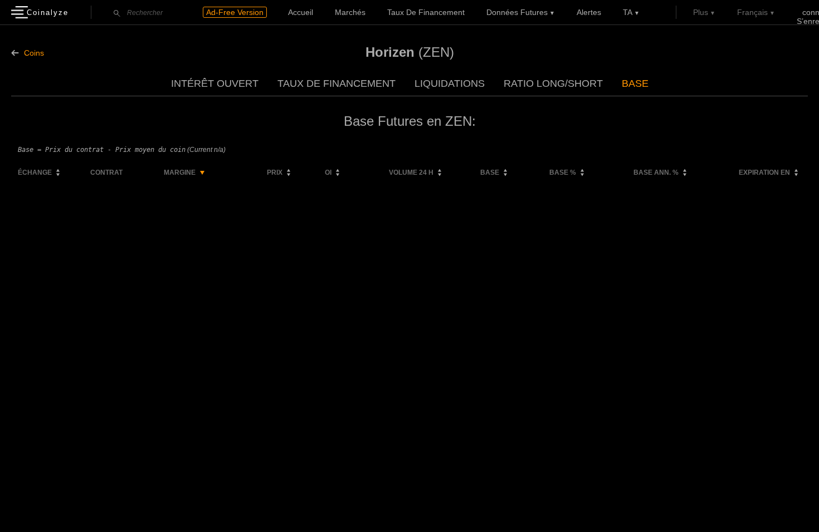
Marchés (350, 12)
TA (627, 12)
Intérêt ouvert (215, 83)
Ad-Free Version (235, 12)
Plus (700, 12)
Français (752, 12)
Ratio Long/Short (553, 83)
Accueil (300, 12)
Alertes (589, 12)
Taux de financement (426, 12)
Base (635, 83)
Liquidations (450, 83)
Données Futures (517, 12)
